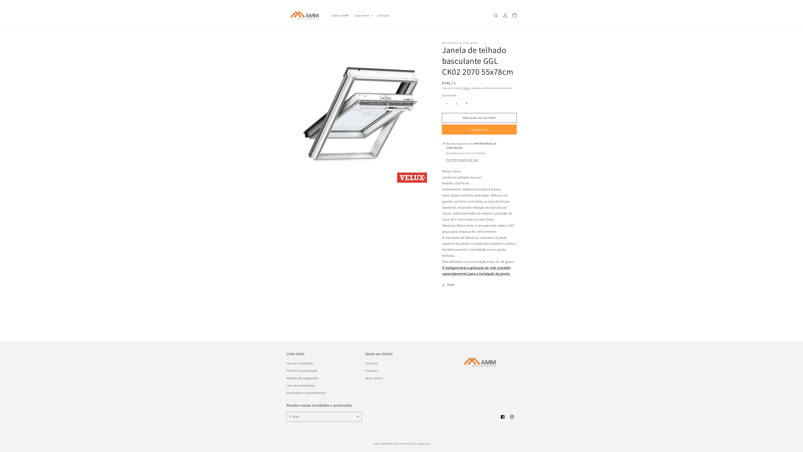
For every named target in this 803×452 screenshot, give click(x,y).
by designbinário (422, 443)
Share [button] (451, 284)
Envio (466, 88)
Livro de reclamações (300, 385)
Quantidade (449, 95)
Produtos (371, 370)
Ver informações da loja (462, 160)
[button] (363, 15)
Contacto (371, 363)
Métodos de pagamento (302, 378)
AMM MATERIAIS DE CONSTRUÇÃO (397, 443)
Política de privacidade (301, 370)
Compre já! (479, 130)
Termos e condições (299, 363)
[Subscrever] (357, 416)
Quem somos (374, 378)
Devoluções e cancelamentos (306, 393)
